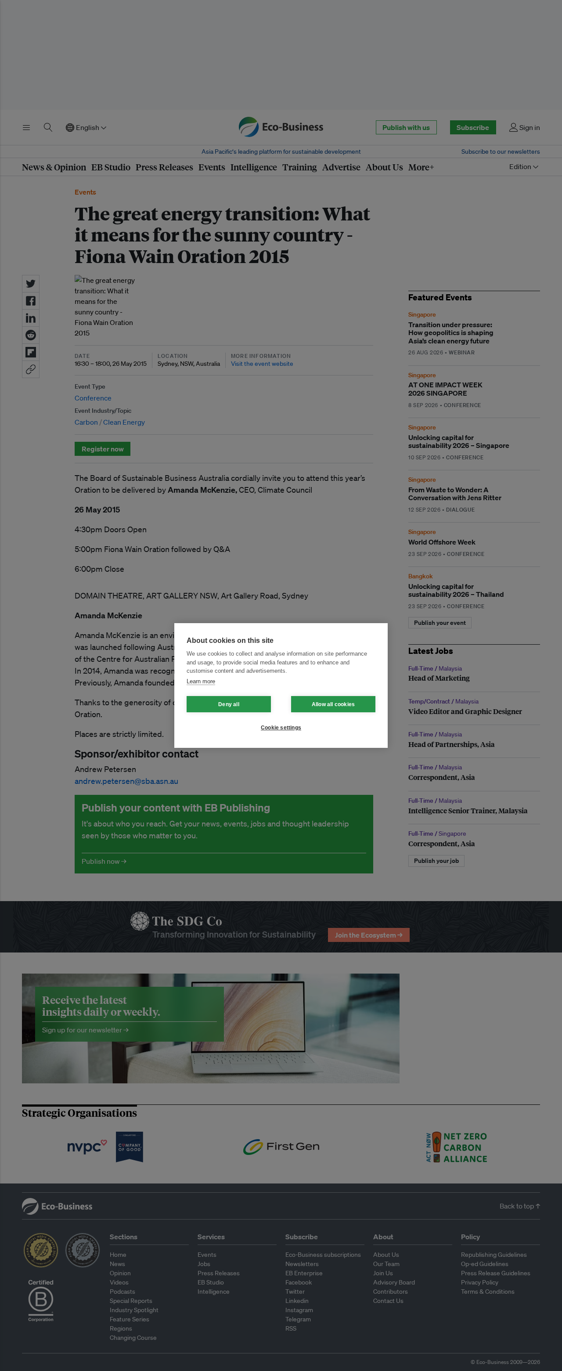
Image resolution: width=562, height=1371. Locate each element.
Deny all (228, 704)
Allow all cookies (333, 704)
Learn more (201, 681)
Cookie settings (281, 728)
